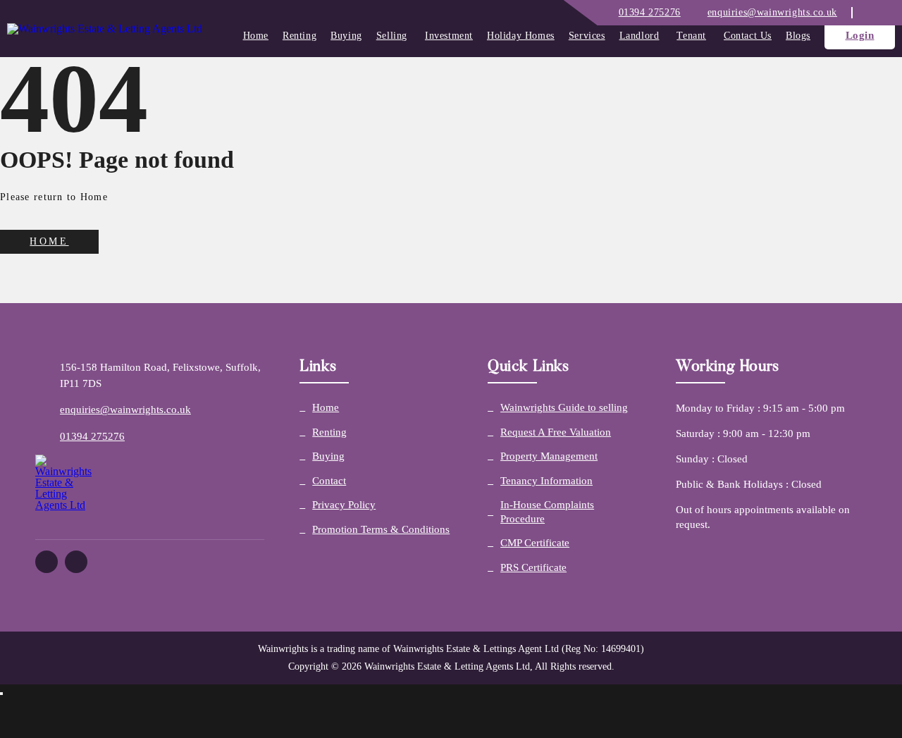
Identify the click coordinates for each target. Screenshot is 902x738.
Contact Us (748, 35)
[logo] (104, 29)
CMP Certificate (534, 542)
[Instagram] (881, 12)
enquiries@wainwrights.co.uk (125, 409)
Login (860, 35)
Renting (299, 35)
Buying (346, 35)
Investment (449, 35)
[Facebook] (867, 12)
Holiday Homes (521, 35)
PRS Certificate (533, 567)
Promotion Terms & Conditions (381, 529)
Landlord (639, 35)
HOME (49, 241)
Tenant (691, 35)
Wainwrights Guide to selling (564, 407)
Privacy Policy (344, 504)
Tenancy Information (546, 480)
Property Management (549, 456)
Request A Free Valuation (555, 432)
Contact (329, 480)
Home (255, 35)
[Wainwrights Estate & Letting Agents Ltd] (149, 492)
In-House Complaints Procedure (547, 511)
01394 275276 (92, 436)
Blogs (798, 35)
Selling (391, 35)
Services (587, 35)
